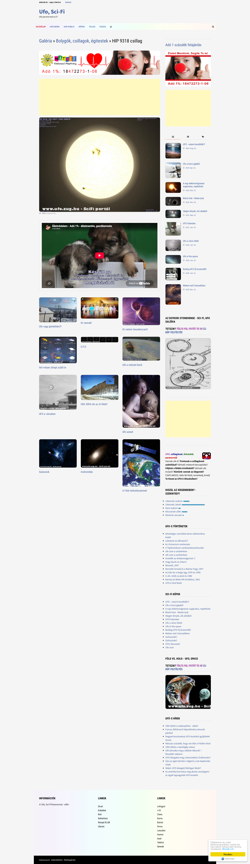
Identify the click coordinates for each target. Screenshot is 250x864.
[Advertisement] (99, 97)
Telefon (160, 842)
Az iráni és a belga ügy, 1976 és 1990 (183, 572)
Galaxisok (44, 471)
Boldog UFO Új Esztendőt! (194, 269)
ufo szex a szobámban (176, 551)
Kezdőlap (41, 26)
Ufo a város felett (191, 241)
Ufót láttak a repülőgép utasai (180, 746)
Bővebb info (228, 848)
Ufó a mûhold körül (132, 364)
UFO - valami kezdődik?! (194, 144)
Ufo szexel (127, 431)
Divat (100, 806)
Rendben (228, 854)
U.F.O (83, 346)
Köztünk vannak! (173, 515)
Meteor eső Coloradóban (194, 285)
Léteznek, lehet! (173, 504)
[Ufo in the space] (173, 256)
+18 (159, 810)
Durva (159, 818)
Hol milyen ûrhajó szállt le (52, 367)
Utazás (101, 826)
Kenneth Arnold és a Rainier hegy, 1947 (184, 568)
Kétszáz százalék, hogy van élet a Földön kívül (188, 743)
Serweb (160, 846)
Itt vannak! (86, 322)
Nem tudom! (171, 508)
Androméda (87, 471)
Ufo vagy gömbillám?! (50, 326)
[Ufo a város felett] (173, 241)
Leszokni (161, 830)
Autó (159, 838)
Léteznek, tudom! (174, 500)
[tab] (172, 137)
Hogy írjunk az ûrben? (176, 561)
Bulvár (160, 822)
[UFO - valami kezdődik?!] (173, 144)
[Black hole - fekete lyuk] (173, 198)
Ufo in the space (190, 256)
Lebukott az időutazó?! (176, 540)
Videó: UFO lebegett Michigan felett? (183, 768)
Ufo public (69, 26)
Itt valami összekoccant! (135, 329)
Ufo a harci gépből (191, 163)
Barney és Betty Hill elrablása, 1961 (182, 579)
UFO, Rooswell (172, 643)
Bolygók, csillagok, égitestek (82, 41)
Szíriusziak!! (171, 636)
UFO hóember (189, 223)
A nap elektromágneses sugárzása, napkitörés (193, 185)
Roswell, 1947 (172, 565)
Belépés (68, 2)
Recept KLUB (104, 822)
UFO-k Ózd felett (173, 582)
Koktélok (102, 810)
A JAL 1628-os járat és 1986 (178, 575)
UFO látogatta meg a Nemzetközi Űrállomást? (188, 757)
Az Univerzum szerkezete (177, 544)
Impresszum (44, 860)
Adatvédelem (57, 860)
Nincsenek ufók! (173, 511)
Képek (82, 26)
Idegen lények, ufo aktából (195, 211)
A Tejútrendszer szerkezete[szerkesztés (184, 547)
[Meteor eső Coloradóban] (173, 285)
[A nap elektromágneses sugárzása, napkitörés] (173, 183)
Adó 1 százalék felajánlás (183, 45)
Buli (100, 814)
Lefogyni (161, 806)
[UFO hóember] (173, 223)
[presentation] (172, 137)
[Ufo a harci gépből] (173, 164)
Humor (160, 834)
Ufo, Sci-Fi (52, 11)
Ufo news (55, 26)
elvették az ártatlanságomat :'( (180, 558)
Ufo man (169, 647)
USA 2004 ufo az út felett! (94, 404)
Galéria (45, 41)
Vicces (102, 26)
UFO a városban (47, 413)
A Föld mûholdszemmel (134, 490)
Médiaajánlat (69, 860)
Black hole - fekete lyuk (193, 198)
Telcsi (92, 26)
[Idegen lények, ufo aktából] (173, 211)
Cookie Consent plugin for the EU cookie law (227, 858)
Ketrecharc (103, 818)
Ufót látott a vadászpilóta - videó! (181, 725)
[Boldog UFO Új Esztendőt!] (173, 269)
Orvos (159, 826)
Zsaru (159, 814)
